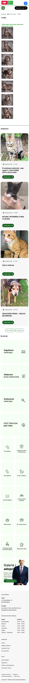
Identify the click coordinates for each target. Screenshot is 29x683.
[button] (3, 8)
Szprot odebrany (8, 265)
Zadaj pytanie (10, 581)
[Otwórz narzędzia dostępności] (25, 3)
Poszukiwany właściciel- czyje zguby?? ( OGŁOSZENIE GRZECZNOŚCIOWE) (13, 170)
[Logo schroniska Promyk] (13, 3)
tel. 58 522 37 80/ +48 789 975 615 (11, 608)
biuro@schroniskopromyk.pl (8, 610)
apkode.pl (23, 679)
